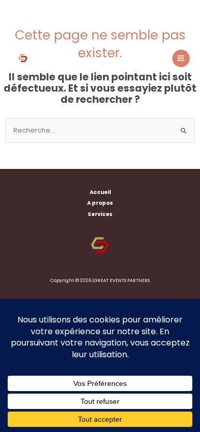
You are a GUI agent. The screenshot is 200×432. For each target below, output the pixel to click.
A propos (100, 203)
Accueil (100, 192)
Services (100, 214)
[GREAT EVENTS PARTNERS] (23, 58)
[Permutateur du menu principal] (181, 58)
